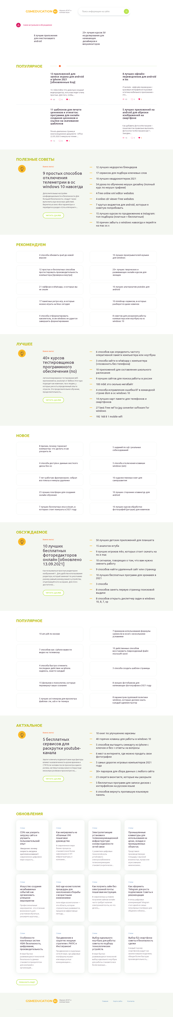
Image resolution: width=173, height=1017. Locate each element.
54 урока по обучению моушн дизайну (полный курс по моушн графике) (125, 186)
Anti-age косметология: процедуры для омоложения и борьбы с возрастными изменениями (68, 892)
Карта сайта (117, 1001)
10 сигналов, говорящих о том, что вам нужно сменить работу (124, 562)
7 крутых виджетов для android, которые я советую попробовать (122, 206)
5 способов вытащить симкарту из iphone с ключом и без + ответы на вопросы (122, 746)
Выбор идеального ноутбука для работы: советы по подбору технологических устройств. (104, 943)
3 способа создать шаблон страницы (131, 668)
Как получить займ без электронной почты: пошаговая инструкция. (104, 889)
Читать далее (53, 215)
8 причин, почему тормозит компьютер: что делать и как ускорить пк (54, 449)
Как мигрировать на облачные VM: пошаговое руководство (66, 836)
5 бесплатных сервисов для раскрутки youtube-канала (62, 746)
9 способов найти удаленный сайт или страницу (126, 569)
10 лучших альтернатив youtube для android (131, 288)
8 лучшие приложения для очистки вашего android (45, 38)
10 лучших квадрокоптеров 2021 (116, 178)
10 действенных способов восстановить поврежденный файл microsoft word (130, 651)
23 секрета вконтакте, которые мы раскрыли (123, 777)
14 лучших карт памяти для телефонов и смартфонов (121, 400)
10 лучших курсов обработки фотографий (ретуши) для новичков (131, 508)
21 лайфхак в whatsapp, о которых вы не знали (58, 288)
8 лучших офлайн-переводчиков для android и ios (139, 76)
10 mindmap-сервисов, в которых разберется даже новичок (129, 302)
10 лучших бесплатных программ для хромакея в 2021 (126, 577)
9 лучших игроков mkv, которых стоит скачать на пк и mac (126, 553)
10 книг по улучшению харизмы (115, 733)
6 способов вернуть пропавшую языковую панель (122, 793)
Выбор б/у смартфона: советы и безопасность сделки (140, 940)
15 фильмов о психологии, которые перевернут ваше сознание (57, 684)
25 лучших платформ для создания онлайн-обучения (57, 493)
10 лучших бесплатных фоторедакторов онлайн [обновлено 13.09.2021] (62, 555)
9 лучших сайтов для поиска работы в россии (124, 378)
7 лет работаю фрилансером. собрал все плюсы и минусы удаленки (58, 479)
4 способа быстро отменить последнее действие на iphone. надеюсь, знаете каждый (55, 668)
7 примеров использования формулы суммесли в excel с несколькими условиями (131, 634)
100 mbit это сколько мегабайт (114, 384)
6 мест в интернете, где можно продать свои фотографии (124, 755)
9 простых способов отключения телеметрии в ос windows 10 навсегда (63, 180)
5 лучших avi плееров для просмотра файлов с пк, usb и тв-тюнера (58, 699)
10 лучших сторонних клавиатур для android (131, 493)
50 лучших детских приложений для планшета (125, 540)
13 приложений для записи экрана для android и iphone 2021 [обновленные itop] (67, 78)
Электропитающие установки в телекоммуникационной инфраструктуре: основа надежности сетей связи (104, 839)
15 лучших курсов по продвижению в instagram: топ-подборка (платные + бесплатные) (125, 215)
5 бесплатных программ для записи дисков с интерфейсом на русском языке (123, 784)
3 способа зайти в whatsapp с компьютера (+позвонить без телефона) (121, 362)
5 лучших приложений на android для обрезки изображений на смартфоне (139, 113)
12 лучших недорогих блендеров (116, 167)
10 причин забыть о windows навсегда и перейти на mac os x (126, 224)
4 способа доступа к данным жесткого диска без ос (58, 464)
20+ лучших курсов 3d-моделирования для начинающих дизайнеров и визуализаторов (94, 38)
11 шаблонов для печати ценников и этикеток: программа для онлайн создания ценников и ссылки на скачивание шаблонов (65, 116)
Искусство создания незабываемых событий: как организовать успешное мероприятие (30, 893)
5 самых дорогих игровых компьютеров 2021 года (123, 764)
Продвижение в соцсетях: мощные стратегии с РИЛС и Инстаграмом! (66, 942)
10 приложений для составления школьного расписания (123, 371)
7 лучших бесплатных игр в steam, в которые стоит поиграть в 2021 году (57, 508)
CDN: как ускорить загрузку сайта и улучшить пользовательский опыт (30, 838)
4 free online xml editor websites (115, 193)
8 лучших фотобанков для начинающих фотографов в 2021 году (132, 684)
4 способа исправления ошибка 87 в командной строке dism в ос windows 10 (125, 391)
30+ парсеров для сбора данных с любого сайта (125, 771)
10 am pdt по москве (49, 634)
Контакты (130, 1001)
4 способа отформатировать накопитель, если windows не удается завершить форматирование (58, 318)
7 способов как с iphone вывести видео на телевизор (55, 650)
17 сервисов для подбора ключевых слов (121, 172)
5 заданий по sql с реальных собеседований (127, 448)
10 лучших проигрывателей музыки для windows (131, 256)
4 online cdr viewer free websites (115, 198)
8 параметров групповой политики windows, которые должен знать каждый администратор (130, 700)
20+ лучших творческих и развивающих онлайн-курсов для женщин (129, 272)
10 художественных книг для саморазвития (127, 479)
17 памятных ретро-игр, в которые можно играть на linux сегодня (56, 302)
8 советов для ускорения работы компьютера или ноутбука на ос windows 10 (129, 318)
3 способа (102, 583)
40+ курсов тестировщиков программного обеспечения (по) (60, 365)
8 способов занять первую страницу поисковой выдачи (125, 591)
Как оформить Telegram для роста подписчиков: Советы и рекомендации (140, 890)
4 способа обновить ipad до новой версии (56, 256)
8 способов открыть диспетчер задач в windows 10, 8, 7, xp (125, 600)
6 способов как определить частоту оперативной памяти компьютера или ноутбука (125, 353)
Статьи (22, 828)
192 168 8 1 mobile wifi (109, 416)
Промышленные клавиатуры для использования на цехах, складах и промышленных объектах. (137, 839)
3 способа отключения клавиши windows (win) (129, 464)
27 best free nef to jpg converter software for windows (122, 409)
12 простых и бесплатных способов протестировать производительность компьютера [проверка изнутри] (58, 272)
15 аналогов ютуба (107, 545)
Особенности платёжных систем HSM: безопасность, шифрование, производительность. (31, 943)
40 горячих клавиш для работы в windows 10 (123, 738)
